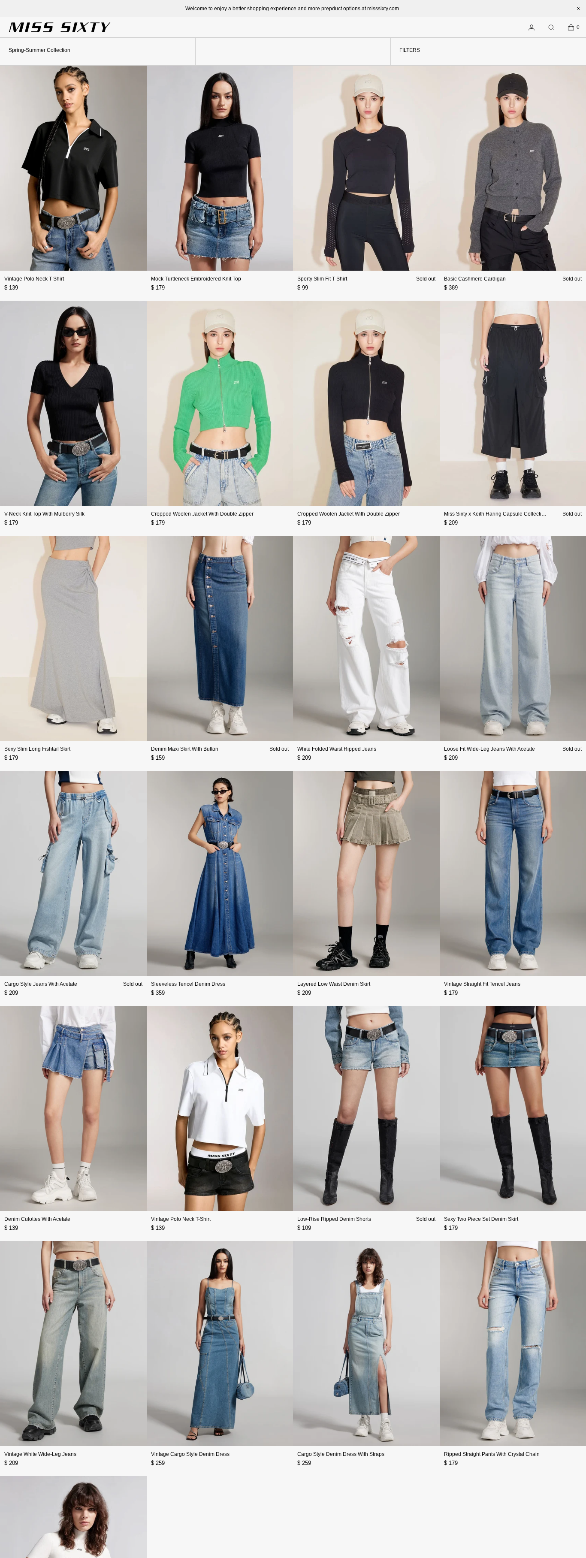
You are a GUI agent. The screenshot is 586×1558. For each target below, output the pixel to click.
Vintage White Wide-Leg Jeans (40, 1454)
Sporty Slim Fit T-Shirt (322, 279)
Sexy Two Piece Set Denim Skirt (481, 1219)
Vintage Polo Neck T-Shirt (34, 279)
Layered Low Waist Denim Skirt (333, 984)
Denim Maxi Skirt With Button (184, 749)
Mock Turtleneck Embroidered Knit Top (196, 279)
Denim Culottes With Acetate (37, 1219)
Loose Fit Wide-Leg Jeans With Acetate (489, 749)
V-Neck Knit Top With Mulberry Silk (44, 514)
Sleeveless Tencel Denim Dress (188, 984)
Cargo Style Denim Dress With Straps (340, 1454)
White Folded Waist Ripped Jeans (336, 749)
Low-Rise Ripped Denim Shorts (334, 1219)
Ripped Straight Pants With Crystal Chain (492, 1454)
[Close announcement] (579, 9)
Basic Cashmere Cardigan (475, 279)
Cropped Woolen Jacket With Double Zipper (202, 514)
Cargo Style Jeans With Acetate (40, 984)
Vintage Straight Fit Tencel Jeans (482, 984)
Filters (409, 50)
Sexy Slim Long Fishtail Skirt (37, 749)
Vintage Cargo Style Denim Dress (190, 1454)
